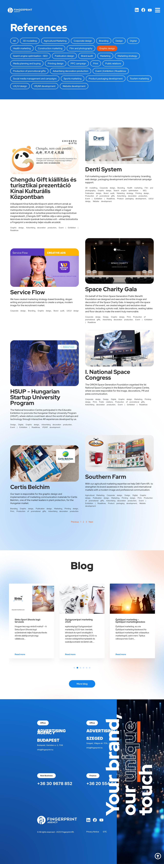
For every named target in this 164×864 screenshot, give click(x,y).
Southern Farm (105, 477)
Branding (103, 40)
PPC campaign (78, 63)
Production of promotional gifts (29, 71)
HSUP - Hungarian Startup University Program (35, 397)
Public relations (113, 63)
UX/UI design (20, 86)
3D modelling (30, 40)
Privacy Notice (92, 831)
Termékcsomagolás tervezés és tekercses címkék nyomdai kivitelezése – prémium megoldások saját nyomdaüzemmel (132, 624)
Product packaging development (106, 78)
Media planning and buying (27, 63)
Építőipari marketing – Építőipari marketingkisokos (80, 620)
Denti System (103, 169)
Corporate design (83, 40)
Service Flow (27, 292)
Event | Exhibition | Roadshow (110, 71)
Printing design (55, 63)
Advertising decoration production (70, 71)
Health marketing (22, 48)
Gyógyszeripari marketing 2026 (28, 620)
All (14, 40)
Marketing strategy (127, 55)
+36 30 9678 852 (54, 783)
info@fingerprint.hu (45, 750)
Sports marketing (72, 78)
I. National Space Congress (107, 374)
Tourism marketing (139, 78)
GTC (105, 831)
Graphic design (107, 48)
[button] (74, 667)
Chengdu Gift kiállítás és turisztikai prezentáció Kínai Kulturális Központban (43, 188)
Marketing (105, 55)
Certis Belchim (30, 487)
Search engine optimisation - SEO (30, 55)
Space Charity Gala (111, 289)
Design (119, 40)
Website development (74, 86)
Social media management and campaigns (35, 78)
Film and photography (81, 48)
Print (95, 63)
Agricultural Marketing (55, 40)
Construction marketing (50, 48)
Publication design (64, 55)
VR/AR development (44, 86)
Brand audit (87, 55)
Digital (133, 40)
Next (91, 521)
